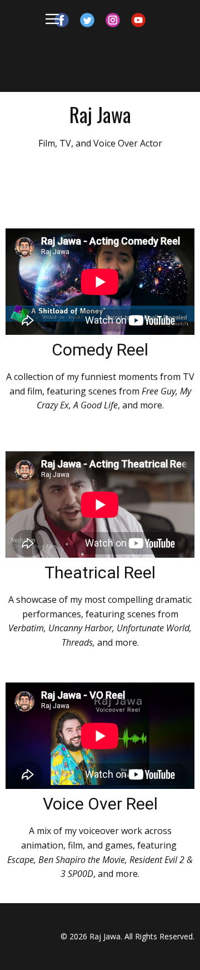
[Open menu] (52, 19)
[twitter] (87, 20)
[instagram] (113, 20)
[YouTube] (138, 20)
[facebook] (61, 20)
